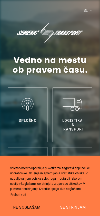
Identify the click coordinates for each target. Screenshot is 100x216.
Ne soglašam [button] (27, 207)
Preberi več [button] (18, 195)
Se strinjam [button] (73, 207)
